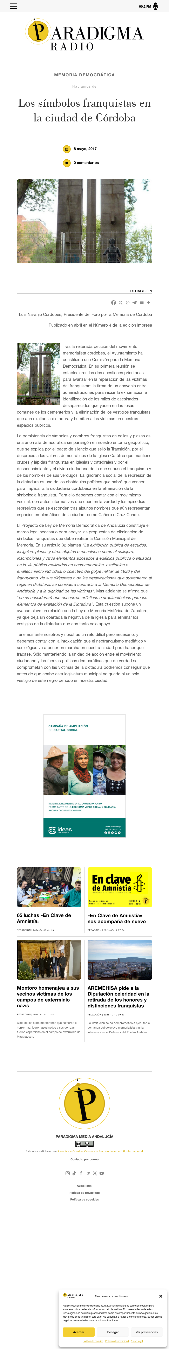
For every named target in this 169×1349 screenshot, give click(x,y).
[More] (149, 303)
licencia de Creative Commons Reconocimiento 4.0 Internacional (100, 1151)
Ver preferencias (147, 1332)
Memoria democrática (84, 75)
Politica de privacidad (117, 1341)
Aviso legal (137, 1341)
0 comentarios (86, 163)
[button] (161, 1296)
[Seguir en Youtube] (101, 1173)
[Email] (141, 303)
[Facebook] (113, 303)
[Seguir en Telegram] (87, 1173)
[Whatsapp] (127, 303)
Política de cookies (93, 1341)
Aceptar (78, 1332)
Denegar (113, 1332)
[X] (120, 303)
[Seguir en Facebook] (81, 1173)
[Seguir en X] (94, 1173)
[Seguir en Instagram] (67, 1173)
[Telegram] (134, 303)
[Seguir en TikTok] (74, 1173)
